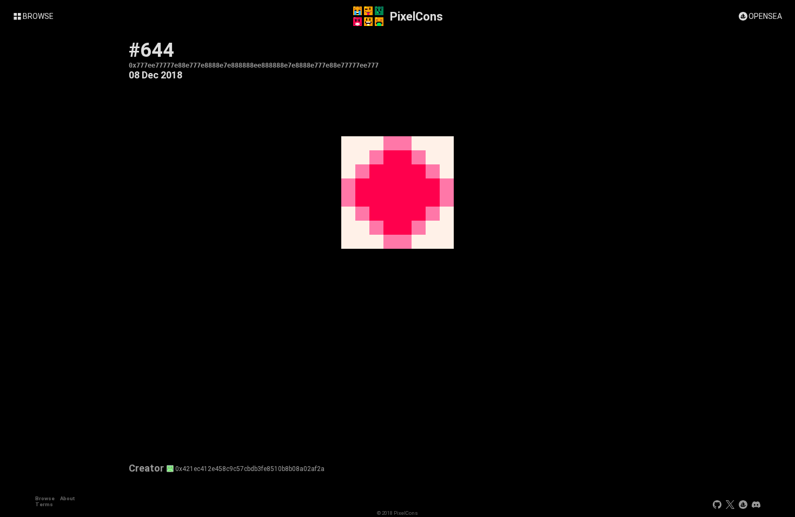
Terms (44, 504)
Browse (45, 498)
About (67, 498)
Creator (146, 468)
